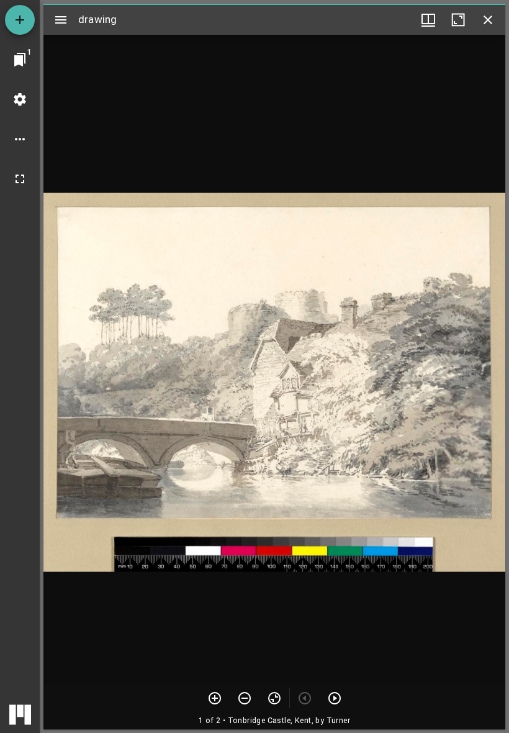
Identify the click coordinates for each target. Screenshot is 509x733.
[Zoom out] (244, 698)
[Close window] (488, 20)
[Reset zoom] (274, 698)
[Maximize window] (458, 20)
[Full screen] (20, 179)
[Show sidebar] (61, 20)
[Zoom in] (215, 698)
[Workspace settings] (20, 99)
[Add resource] (20, 20)
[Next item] (334, 698)
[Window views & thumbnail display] (428, 20)
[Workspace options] (20, 139)
